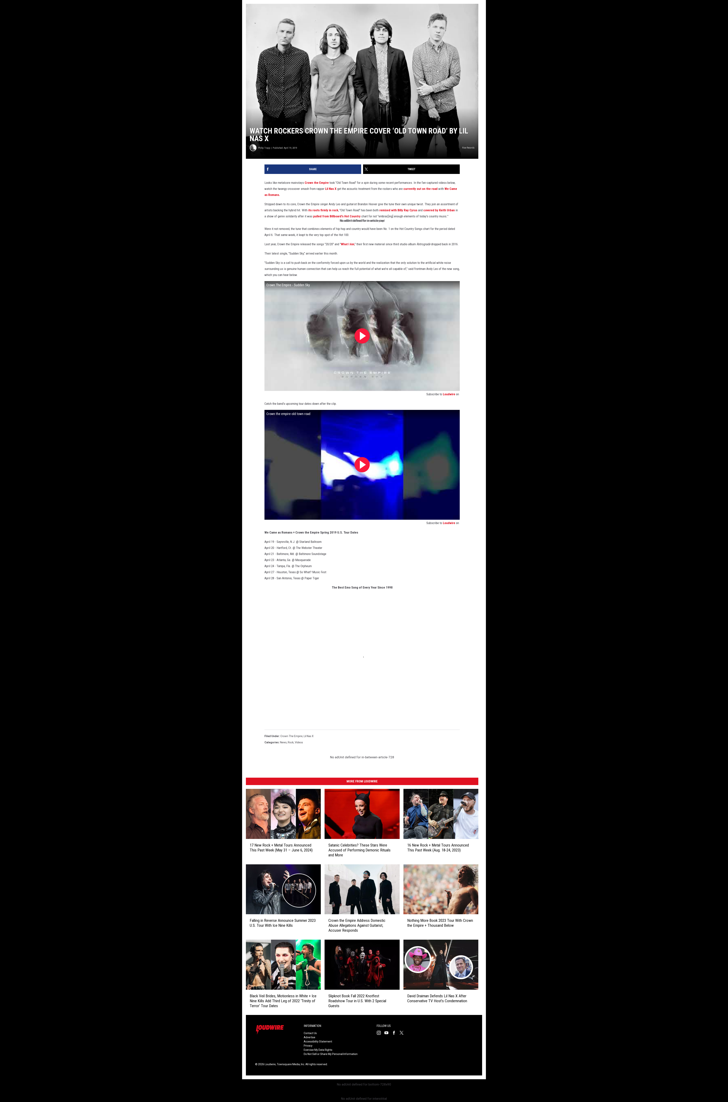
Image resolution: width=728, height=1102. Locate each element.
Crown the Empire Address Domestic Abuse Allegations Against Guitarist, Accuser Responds (356, 925)
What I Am (347, 244)
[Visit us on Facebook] (395, 1032)
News (283, 742)
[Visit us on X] (403, 1032)
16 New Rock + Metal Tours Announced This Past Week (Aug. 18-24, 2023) (438, 847)
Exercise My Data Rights (318, 1049)
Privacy (308, 1045)
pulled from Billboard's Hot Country (336, 216)
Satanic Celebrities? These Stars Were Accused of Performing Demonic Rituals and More (359, 850)
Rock (291, 742)
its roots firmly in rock (323, 210)
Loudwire (449, 394)
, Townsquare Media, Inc (290, 1064)
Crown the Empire (317, 183)
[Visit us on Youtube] (388, 1032)
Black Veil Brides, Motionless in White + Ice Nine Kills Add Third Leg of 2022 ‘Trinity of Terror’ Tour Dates (283, 1001)
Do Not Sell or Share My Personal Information (331, 1054)
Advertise (309, 1037)
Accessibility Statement (318, 1041)
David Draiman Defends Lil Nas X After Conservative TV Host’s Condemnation (437, 998)
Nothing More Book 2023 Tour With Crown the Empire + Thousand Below (440, 923)
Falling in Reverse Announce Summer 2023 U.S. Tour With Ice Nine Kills (283, 923)
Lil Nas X (331, 189)
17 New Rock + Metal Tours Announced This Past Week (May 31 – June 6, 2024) (281, 847)
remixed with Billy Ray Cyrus (398, 210)
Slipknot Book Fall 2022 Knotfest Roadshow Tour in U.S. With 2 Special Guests (357, 1001)
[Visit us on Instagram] (380, 1032)
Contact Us (310, 1033)
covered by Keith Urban (439, 210)
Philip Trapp (264, 147)
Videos (299, 742)
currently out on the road (420, 189)
